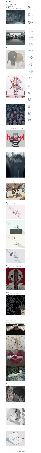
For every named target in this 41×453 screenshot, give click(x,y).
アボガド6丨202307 (31, 49)
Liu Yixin (29, 24)
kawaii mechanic (8, 72)
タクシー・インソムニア (30, 12)
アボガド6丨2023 (30, 43)
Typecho (29, 127)
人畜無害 (7, 265)
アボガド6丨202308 (31, 50)
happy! (7, 127)
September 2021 (29, 114)
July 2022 (29, 105)
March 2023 (29, 98)
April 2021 (29, 118)
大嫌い (6, 383)
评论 (22, 8)
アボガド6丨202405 (31, 38)
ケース (6, 317)
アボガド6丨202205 (19, 8)
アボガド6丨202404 (31, 37)
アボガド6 (7, 8)
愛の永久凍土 (7, 7)
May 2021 (29, 117)
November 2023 (29, 91)
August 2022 (29, 104)
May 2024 (29, 86)
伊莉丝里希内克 (30, 22)
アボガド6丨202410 (31, 42)
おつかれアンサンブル (30, 15)
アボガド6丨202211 (31, 64)
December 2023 (29, 90)
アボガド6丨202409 (31, 41)
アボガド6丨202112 (31, 76)
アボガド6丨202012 (31, 78)
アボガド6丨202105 (31, 72)
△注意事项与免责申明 (10, 4)
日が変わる (29, 7)
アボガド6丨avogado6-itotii (12, 1)
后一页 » (16, 448)
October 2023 (29, 92)
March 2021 (29, 119)
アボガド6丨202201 (31, 55)
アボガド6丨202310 (31, 52)
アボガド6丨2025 (30, 32)
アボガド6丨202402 (31, 35)
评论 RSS (29, 126)
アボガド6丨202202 (31, 56)
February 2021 (29, 120)
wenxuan (29, 27)
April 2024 (29, 87)
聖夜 (28, 8)
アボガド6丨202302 (31, 45)
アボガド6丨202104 (31, 71)
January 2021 (29, 121)
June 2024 (29, 85)
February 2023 (29, 99)
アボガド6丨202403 (31, 36)
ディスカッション (8, 26)
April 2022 (29, 108)
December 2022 (29, 101)
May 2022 (29, 107)
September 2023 (29, 93)
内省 (6, 100)
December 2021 (29, 111)
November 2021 (29, 112)
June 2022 (29, 106)
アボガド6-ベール (8, 47)
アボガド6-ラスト (8, 428)
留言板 (15, 4)
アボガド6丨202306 (31, 48)
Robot (6, 202)
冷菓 (28, 19)
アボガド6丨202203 (31, 57)
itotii (23, 451)
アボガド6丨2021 (30, 66)
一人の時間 (7, 292)
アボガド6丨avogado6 (16, 8)
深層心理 (29, 13)
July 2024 (29, 84)
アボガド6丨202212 (31, 65)
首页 (6, 4)
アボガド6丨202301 (31, 44)
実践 (28, 14)
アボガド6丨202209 (31, 62)
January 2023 (29, 100)
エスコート (7, 180)
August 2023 (29, 94)
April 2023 (29, 97)
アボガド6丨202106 (31, 70)
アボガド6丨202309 (31, 51)
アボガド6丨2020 (30, 77)
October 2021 (29, 113)
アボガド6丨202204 (31, 58)
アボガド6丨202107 (31, 69)
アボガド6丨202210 (31, 63)
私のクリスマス (30, 9)
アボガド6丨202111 (31, 75)
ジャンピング (29, 18)
